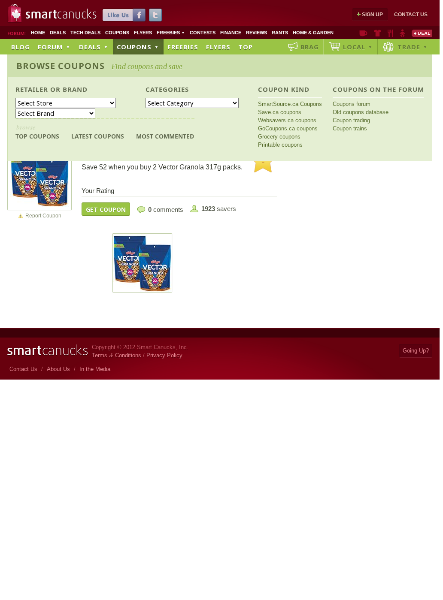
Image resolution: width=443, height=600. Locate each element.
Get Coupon (106, 209)
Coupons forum (351, 104)
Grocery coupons (279, 136)
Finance (230, 32)
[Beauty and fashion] (377, 33)
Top (245, 46)
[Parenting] (402, 33)
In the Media (94, 369)
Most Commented (165, 136)
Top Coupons (37, 131)
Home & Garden (313, 32)
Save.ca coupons (279, 112)
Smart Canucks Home (47, 350)
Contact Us (411, 15)
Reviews (256, 32)
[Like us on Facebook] (124, 15)
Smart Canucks (61, 14)
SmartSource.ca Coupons (290, 104)
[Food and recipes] (390, 33)
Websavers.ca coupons (287, 120)
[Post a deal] (422, 33)
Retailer (31, 89)
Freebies (171, 32)
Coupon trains (350, 128)
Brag (309, 46)
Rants (280, 32)
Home (38, 32)
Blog (20, 46)
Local (358, 46)
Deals (58, 32)
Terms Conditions (116, 355)
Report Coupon (43, 216)
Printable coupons (280, 145)
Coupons (117, 32)
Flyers (143, 32)
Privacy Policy (164, 355)
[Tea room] (363, 33)
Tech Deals (85, 32)
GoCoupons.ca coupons (288, 128)
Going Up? (416, 350)
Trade (412, 46)
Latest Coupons (97, 136)
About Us (58, 369)
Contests (202, 32)
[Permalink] (39, 177)
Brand (75, 89)
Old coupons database (360, 112)
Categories (167, 89)
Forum (54, 46)
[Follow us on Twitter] (155, 15)
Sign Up (372, 15)
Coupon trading (351, 120)
